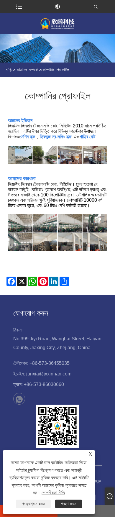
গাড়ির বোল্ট (87, 136)
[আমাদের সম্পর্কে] (57, 48)
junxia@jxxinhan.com (48, 373)
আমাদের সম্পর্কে (27, 69)
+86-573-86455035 (49, 363)
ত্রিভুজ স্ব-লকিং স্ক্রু (55, 136)
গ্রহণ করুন (68, 503)
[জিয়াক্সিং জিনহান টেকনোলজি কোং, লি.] (57, 23)
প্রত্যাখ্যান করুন (33, 503)
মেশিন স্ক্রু (27, 136)
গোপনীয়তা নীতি (53, 492)
